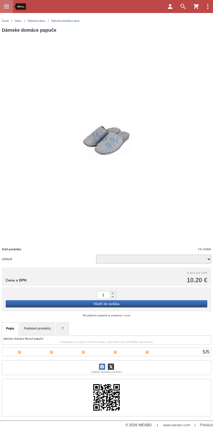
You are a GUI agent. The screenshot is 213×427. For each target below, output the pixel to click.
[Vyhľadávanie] (183, 6)
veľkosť (7, 259)
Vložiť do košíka (106, 304)
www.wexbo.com (176, 425)
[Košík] (196, 6)
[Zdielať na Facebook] (102, 367)
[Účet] (170, 6)
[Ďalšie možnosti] (208, 6)
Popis (10, 328)
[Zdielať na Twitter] (111, 367)
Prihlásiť (206, 425)
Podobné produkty (37, 328)
